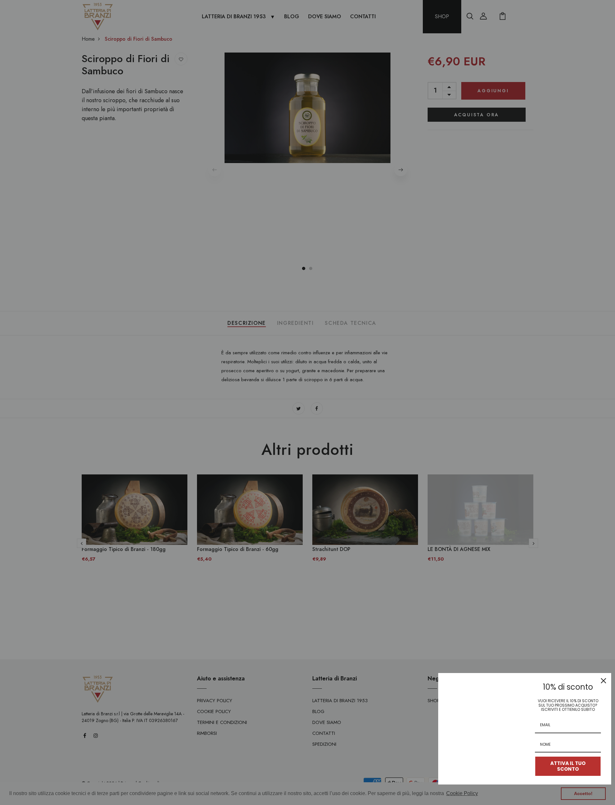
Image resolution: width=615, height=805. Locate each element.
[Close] (603, 680)
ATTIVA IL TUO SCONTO (568, 766)
